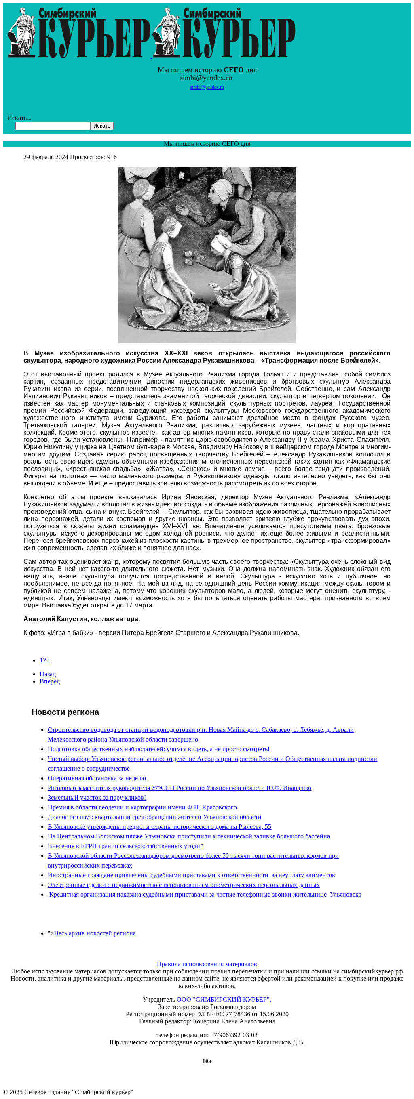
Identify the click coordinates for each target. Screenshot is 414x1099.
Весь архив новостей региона (95, 933)
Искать (101, 126)
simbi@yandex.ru (207, 87)
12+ (45, 660)
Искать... (19, 117)
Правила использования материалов (207, 963)
